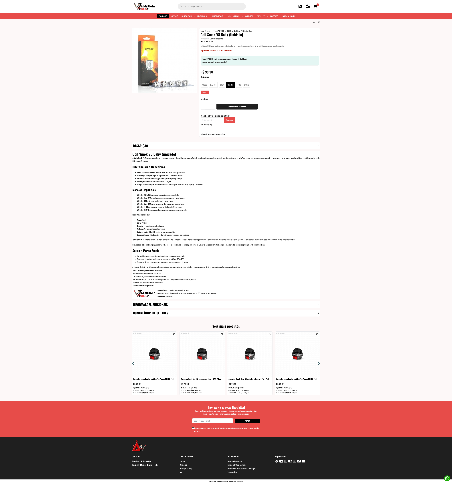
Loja (208, 31)
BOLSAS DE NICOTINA (288, 16)
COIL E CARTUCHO (218, 31)
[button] (316, 6)
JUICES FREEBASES (217, 16)
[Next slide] (318, 363)
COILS (229, 31)
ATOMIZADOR (249, 16)
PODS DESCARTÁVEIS (186, 16)
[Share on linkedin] (207, 41)
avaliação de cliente (216, 39)
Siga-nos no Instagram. (165, 296)
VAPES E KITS (261, 16)
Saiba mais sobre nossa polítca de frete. (213, 134)
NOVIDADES (174, 16)
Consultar (229, 120)
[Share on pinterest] (209, 41)
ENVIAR (247, 421)
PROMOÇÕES (163, 16)
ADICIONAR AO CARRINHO (237, 106)
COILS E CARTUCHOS (234, 16)
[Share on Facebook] (202, 41)
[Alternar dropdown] (194, 16)
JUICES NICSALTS (202, 16)
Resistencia (205, 76)
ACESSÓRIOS (274, 16)
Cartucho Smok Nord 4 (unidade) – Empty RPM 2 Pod (153, 379)
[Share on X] (204, 41)
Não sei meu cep (206, 124)
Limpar (204, 92)
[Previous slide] (133, 363)
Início (202, 31)
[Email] (212, 41)
